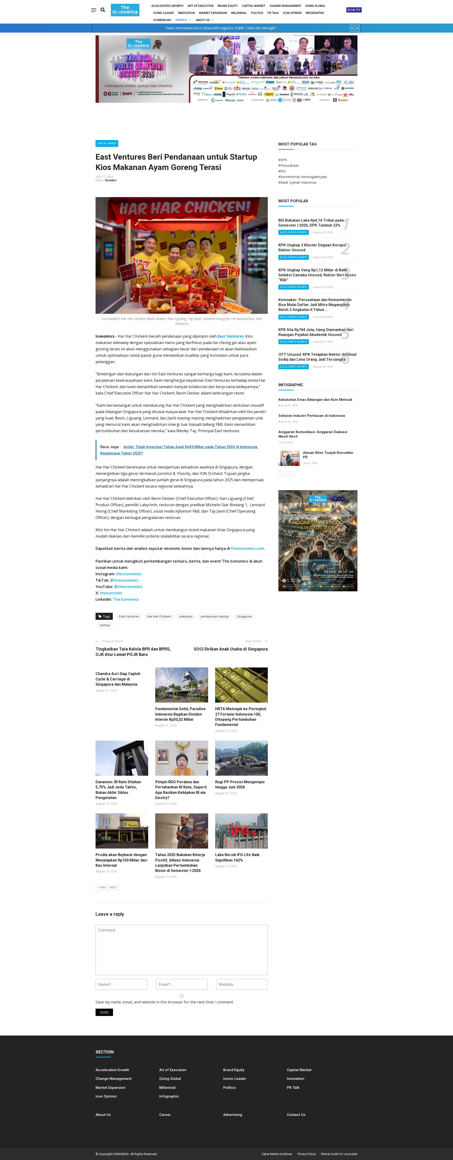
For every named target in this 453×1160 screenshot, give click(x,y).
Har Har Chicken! (159, 616)
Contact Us (296, 1115)
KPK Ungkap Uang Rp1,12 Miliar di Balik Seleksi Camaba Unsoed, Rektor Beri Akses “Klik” (317, 275)
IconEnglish (162, 20)
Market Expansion (213, 13)
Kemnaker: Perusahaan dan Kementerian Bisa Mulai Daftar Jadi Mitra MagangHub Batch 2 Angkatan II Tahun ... (315, 305)
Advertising (232, 1115)
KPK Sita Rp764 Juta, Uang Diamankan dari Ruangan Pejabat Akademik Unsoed (315, 332)
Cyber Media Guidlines (277, 1154)
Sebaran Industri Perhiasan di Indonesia (311, 416)
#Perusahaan (288, 165)
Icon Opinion (292, 13)
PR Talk (273, 13)
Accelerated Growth (167, 6)
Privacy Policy (307, 1154)
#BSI (282, 171)
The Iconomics (126, 599)
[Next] (290, 474)
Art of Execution (201, 6)
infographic (315, 13)
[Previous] (281, 474)
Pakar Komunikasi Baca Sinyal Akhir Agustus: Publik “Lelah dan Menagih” (221, 28)
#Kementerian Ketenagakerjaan (302, 176)
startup (105, 625)
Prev (102, 887)
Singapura (244, 616)
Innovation (186, 13)
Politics (257, 13)
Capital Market (253, 6)
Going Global (315, 6)
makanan (186, 616)
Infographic (169, 1096)
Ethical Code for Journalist (339, 1154)
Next (113, 887)
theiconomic (111, 593)
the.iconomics (129, 573)
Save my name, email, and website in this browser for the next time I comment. (165, 1002)
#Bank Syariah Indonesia (297, 182)
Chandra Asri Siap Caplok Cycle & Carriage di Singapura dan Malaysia (118, 679)
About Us (203, 20)
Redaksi (111, 180)
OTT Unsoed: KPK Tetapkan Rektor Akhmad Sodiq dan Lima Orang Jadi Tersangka (317, 357)
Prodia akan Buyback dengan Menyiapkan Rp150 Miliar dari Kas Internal (121, 860)
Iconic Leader (163, 13)
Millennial (239, 13)
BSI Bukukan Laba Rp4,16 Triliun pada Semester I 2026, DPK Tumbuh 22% (311, 223)
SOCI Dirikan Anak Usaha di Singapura (231, 648)
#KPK (282, 159)
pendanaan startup (215, 616)
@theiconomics (124, 580)
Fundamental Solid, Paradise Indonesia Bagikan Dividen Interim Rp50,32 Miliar (180, 714)
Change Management (285, 6)
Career (165, 1115)
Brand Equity (228, 6)
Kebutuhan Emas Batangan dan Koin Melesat (315, 400)
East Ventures (231, 336)
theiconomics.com (247, 548)
